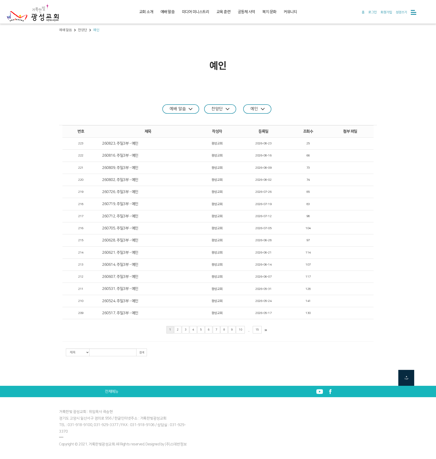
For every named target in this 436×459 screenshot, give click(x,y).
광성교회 (217, 143)
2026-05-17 (263, 313)
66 (308, 155)
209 (80, 313)
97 (308, 240)
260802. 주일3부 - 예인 (120, 180)
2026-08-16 (263, 155)
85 (308, 192)
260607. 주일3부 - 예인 (120, 277)
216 (80, 228)
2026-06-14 (263, 264)
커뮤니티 (290, 12)
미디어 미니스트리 (195, 12)
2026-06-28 (263, 240)
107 (308, 264)
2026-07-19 (263, 204)
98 (308, 216)
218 (80, 204)
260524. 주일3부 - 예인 (120, 301)
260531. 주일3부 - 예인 (120, 289)
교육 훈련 (223, 12)
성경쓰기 (401, 12)
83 (308, 204)
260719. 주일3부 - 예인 (120, 204)
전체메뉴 (111, 391)
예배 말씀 (168, 12)
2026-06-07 (263, 276)
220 (80, 180)
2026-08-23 (263, 143)
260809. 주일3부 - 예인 (120, 168)
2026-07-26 (263, 192)
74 (308, 180)
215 (80, 240)
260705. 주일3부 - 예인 (120, 228)
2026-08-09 (263, 168)
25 (308, 143)
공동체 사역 (246, 12)
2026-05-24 (263, 301)
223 (80, 143)
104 (308, 228)
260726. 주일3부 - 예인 (120, 192)
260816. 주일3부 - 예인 (120, 155)
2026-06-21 (263, 252)
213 (80, 264)
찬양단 (217, 109)
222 (80, 155)
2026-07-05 (263, 228)
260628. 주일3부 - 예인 (120, 240)
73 (308, 168)
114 (308, 252)
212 (80, 276)
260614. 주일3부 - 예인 (120, 265)
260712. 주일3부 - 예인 (120, 216)
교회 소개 (146, 12)
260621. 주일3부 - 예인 (120, 253)
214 (80, 252)
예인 (254, 109)
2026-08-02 (263, 180)
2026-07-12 (263, 216)
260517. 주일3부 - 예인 (120, 313)
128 (308, 289)
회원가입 (386, 12)
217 (80, 216)
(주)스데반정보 (176, 444)
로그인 (372, 12)
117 (308, 276)
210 (80, 301)
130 (308, 313)
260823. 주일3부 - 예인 (120, 143)
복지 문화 (269, 12)
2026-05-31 (263, 289)
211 (80, 289)
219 (80, 192)
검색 (141, 352)
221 (80, 168)
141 (308, 301)
